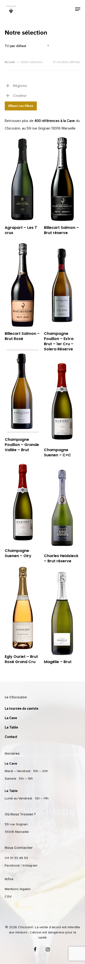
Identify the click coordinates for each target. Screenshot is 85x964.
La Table (11, 727)
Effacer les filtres (20, 106)
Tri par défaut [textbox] (15, 46)
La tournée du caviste (21, 708)
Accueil (10, 62)
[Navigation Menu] (77, 9)
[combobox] (28, 46)
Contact (11, 737)
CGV (8, 896)
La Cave (11, 718)
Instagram (30, 865)
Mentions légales (18, 889)
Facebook (12, 865)
